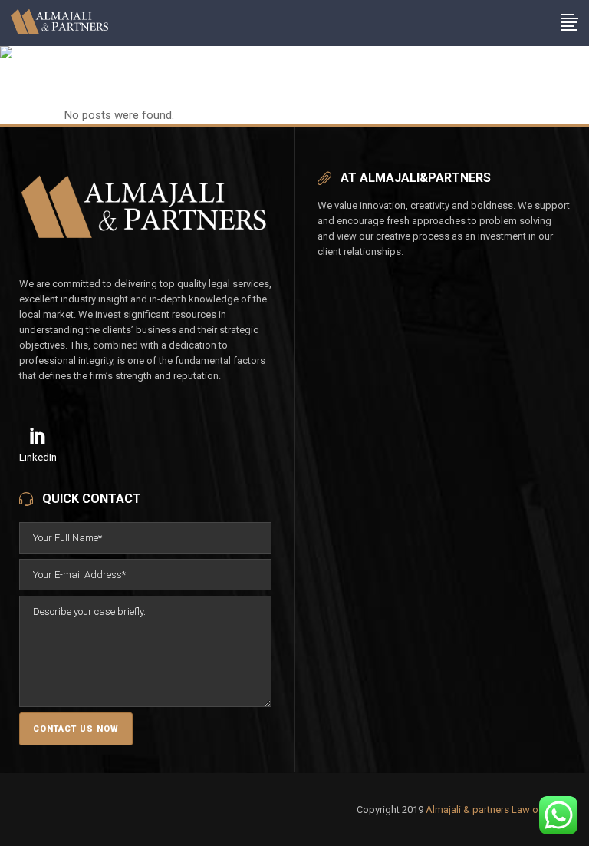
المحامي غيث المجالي (112, 96)
